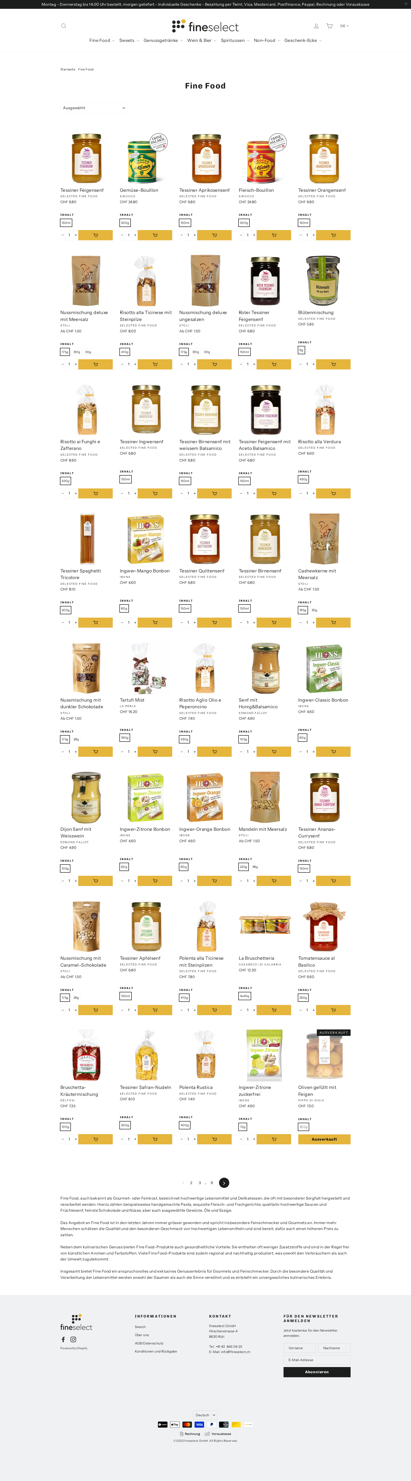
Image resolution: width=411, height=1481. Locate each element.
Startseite (67, 69)
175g (65, 352)
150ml (66, 223)
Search (140, 1327)
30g (88, 352)
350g (303, 997)
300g (125, 1125)
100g (65, 1127)
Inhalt (67, 214)
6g (301, 350)
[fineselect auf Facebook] (63, 1339)
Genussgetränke (161, 40)
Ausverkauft (324, 1139)
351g (76, 352)
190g (124, 737)
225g (243, 867)
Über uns (142, 1335)
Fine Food (100, 40)
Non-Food (265, 40)
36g (255, 867)
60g (124, 608)
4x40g (245, 996)
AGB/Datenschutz (149, 1343)
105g (243, 739)
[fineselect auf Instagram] (73, 1339)
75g (242, 1127)
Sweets (127, 40)
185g (302, 610)
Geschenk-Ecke (301, 40)
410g (124, 352)
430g (65, 481)
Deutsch (202, 1415)
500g (125, 223)
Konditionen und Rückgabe (156, 1351)
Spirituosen (233, 40)
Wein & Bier (200, 40)
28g (76, 739)
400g (185, 1125)
